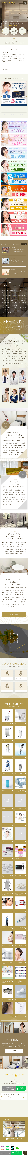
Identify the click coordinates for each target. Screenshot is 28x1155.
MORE (14, 1051)
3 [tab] (7, 112)
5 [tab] (12, 112)
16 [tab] (14, 115)
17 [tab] (16, 115)
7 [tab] (16, 112)
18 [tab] (18, 115)
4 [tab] (9, 112)
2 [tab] (5, 112)
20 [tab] (23, 115)
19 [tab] (21, 115)
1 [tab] (3, 112)
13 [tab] (7, 115)
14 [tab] (9, 115)
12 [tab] (5, 115)
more (24, 244)
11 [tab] (25, 112)
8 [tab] (18, 112)
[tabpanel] (14, 93)
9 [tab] (21, 112)
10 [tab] (23, 112)
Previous (1, 97)
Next (26, 97)
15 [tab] (12, 115)
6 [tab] (14, 112)
